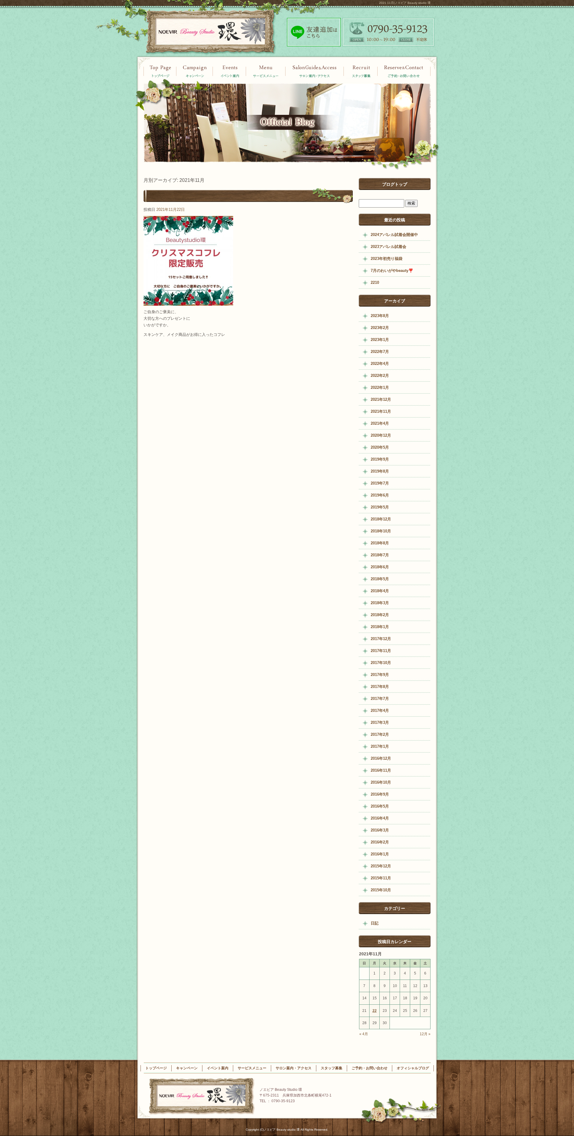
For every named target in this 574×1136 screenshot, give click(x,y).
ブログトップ (394, 184)
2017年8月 (380, 686)
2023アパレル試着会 (388, 246)
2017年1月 (380, 746)
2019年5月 (380, 507)
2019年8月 (380, 471)
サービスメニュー (266, 71)
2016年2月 (380, 842)
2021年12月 (381, 399)
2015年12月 (381, 866)
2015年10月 (381, 890)
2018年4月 (380, 591)
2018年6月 (380, 567)
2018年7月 (380, 555)
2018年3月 (380, 603)
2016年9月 (380, 794)
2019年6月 (380, 495)
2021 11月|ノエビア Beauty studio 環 (404, 2)
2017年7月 (380, 698)
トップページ (160, 71)
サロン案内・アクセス (315, 71)
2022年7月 (380, 351)
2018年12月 (381, 519)
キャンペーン (229, 71)
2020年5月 (380, 447)
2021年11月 (381, 411)
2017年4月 (380, 710)
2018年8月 (380, 543)
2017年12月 (381, 638)
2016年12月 (381, 758)
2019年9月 (380, 459)
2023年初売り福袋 (386, 258)
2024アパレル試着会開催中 (394, 234)
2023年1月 (380, 339)
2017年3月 (380, 722)
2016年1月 (380, 854)
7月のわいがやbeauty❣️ (392, 270)
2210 (375, 282)
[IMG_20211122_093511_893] (188, 302)
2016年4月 (380, 818)
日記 (374, 923)
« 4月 (363, 1034)
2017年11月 (381, 650)
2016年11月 (381, 770)
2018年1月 (380, 627)
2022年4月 (380, 363)
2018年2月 (380, 615)
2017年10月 (381, 662)
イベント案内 (194, 71)
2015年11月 (381, 878)
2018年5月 (380, 579)
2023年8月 (380, 315)
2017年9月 (380, 674)
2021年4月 (380, 423)
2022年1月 (380, 387)
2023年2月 (380, 327)
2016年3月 (380, 830)
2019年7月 (380, 483)
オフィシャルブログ (413, 1068)
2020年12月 (381, 435)
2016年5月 (380, 806)
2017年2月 (380, 734)
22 (375, 1011)
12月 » (425, 1034)
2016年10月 (381, 782)
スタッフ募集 (361, 71)
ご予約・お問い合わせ (404, 71)
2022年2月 (380, 375)
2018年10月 (381, 531)
